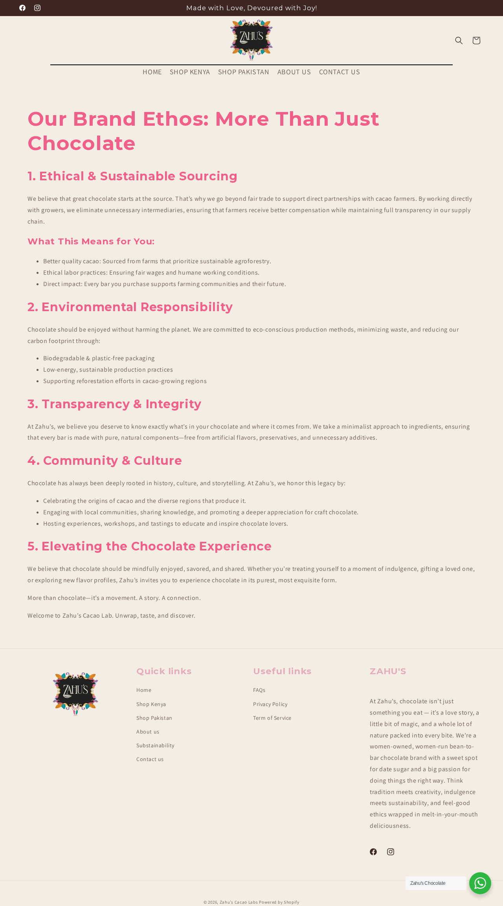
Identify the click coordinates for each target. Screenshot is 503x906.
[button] (459, 40)
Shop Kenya (151, 704)
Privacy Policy (270, 704)
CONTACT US (339, 71)
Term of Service (272, 717)
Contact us (150, 759)
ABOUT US (294, 71)
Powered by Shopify (279, 902)
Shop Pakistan (154, 717)
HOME (152, 71)
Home (143, 689)
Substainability (155, 745)
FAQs (259, 689)
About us (148, 731)
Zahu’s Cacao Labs (239, 902)
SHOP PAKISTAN (244, 71)
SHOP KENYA (190, 71)
